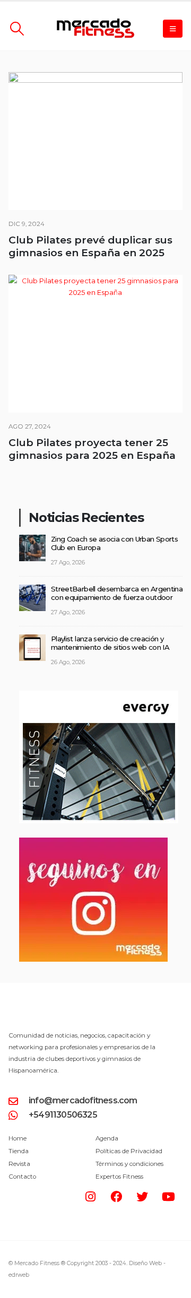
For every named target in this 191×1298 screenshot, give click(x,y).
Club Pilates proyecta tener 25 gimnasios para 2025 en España (92, 449)
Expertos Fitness (119, 1176)
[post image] (95, 141)
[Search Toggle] (16, 29)
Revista (19, 1164)
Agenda (107, 1138)
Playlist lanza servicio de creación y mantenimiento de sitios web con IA (110, 643)
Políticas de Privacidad (129, 1151)
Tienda (18, 1151)
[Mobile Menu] (173, 29)
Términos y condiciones (129, 1164)
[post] (32, 547)
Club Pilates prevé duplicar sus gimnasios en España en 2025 (90, 246)
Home (17, 1138)
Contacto (22, 1176)
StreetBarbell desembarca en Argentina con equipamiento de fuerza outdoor (117, 593)
